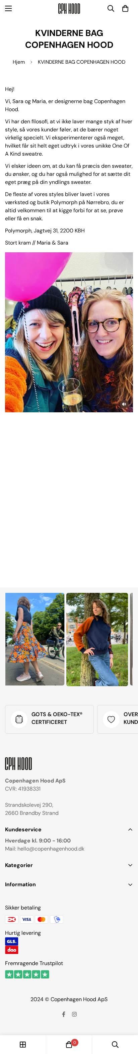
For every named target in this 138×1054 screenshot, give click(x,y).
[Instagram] (74, 1014)
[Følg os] (63, 1014)
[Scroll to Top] (126, 1018)
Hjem (19, 62)
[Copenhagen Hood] (69, 8)
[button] (125, 8)
